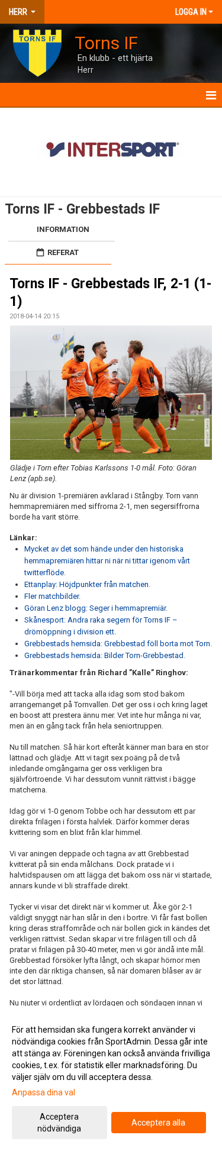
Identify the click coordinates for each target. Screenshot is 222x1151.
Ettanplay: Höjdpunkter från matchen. (87, 584)
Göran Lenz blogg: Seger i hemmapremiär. (96, 608)
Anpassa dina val (43, 1092)
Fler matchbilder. (52, 596)
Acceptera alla (158, 1122)
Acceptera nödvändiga (59, 1122)
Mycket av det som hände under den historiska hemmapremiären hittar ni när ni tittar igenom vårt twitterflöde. (107, 560)
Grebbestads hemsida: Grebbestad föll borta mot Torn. (118, 643)
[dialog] (111, 1078)
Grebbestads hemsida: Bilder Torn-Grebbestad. (104, 655)
